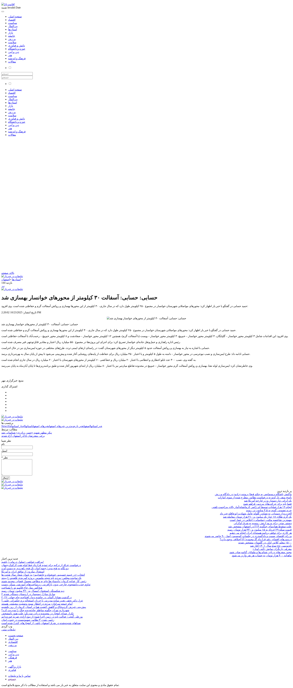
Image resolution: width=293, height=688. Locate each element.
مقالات (12, 61)
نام (3, 444)
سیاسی (12, 651)
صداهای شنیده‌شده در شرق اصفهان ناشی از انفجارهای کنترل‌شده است (41, 623)
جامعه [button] (11, 109)
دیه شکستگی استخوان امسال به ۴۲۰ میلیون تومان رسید (32, 590)
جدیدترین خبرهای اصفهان (61, 426)
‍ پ (3, 285)
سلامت (12, 42)
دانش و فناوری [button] (16, 118)
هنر (10, 55)
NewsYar (6, 426)
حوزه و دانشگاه (16, 48)
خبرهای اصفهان (40, 426)
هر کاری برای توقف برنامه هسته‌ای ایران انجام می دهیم (261, 532)
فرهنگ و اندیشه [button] (17, 131)
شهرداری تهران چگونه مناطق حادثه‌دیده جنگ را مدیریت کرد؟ (35, 610)
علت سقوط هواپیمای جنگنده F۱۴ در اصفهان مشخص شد (260, 526)
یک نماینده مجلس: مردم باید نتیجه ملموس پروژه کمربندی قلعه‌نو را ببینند (41, 578)
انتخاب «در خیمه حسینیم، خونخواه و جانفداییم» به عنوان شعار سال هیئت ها (43, 574)
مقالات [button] (12, 134)
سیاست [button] (12, 96)
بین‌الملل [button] (13, 99)
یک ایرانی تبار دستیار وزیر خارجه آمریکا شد (268, 500)
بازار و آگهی (14, 666)
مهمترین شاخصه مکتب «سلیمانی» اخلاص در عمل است (261, 520)
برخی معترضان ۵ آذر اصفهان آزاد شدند (23, 435)
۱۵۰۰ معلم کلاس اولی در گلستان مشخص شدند (265, 542)
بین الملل (13, 638)
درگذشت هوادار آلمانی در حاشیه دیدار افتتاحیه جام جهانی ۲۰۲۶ (36, 597)
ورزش (12, 39)
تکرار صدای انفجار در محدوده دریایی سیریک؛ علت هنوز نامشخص (37, 613)
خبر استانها (96, 426)
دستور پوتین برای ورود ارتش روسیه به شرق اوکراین (263, 523)
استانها (28, 426)
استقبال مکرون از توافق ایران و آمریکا (22, 571)
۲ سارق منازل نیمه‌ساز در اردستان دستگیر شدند (28, 594)
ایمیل (4, 450)
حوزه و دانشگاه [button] (16, 121)
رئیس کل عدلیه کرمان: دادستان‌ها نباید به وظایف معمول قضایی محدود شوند (43, 581)
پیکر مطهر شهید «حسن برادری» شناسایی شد (26, 432)
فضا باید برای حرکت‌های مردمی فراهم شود (267, 503)
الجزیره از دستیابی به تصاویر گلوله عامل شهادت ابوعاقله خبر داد (256, 513)
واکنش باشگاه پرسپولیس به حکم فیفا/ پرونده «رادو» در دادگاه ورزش (253, 494)
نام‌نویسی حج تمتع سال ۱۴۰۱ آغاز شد (271, 545)
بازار (10, 32)
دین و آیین (13, 52)
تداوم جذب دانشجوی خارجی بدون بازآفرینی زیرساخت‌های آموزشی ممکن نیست (45, 584)
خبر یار (79, 426)
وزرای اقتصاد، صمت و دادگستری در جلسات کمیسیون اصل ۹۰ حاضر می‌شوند (248, 536)
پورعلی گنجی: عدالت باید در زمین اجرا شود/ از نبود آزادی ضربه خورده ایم (42, 616)
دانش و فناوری (16, 45)
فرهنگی (12, 657)
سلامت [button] (12, 115)
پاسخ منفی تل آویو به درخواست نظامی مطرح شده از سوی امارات (255, 497)
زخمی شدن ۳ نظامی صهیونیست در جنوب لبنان (27, 619)
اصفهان (5, 279)
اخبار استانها (18, 426)
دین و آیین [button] (13, 125)
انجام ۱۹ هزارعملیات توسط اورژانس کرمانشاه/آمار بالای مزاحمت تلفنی (252, 507)
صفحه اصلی (15, 16)
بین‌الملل (13, 26)
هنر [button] (10, 128)
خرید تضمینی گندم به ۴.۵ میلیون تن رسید (269, 510)
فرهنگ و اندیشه (17, 58)
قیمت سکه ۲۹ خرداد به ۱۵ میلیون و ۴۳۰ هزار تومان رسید (259, 529)
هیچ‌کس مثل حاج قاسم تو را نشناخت (21, 587)
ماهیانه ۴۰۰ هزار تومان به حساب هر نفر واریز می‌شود (262, 555)
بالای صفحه (7, 273)
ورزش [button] (12, 112)
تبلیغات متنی (8, 629)
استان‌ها (12, 29)
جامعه (11, 35)
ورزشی (12, 645)
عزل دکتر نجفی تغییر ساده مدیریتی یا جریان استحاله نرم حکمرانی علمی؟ (42, 600)
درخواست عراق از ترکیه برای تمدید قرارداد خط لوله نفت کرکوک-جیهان (41, 565)
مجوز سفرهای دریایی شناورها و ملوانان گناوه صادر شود (260, 552)
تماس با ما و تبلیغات (19, 675)
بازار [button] (10, 105)
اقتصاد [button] (11, 92)
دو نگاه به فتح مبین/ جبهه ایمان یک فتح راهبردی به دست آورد (35, 568)
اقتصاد (11, 19)
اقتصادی (13, 642)
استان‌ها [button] (12, 102)
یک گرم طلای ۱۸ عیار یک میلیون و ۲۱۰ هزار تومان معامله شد (257, 516)
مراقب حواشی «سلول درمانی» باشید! (22, 561)
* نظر (4, 457)
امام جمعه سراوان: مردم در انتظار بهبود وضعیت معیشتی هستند (36, 603)
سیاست (12, 23)
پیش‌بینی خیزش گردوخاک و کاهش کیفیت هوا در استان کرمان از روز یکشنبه (43, 607)
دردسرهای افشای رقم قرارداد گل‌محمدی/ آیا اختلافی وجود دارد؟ (256, 539)
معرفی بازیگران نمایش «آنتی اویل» (272, 549)
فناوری (12, 669)
